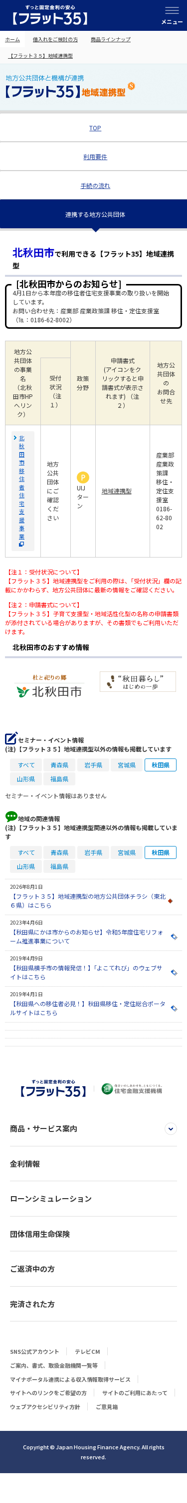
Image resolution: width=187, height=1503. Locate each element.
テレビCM (87, 1351)
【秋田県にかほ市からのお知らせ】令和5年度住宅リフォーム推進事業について (86, 936)
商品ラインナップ (111, 39)
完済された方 (32, 1304)
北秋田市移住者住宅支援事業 (21, 487)
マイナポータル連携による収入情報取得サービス (70, 1379)
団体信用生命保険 (40, 1233)
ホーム (12, 39)
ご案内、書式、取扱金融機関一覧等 (54, 1365)
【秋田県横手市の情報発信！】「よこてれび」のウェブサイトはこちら (86, 972)
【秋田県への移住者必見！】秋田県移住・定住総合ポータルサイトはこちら (88, 1008)
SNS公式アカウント (34, 1351)
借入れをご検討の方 (55, 39)
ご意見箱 (107, 1406)
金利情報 (25, 1163)
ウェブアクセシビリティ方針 (45, 1406)
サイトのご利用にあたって (135, 1393)
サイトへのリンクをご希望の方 (48, 1393)
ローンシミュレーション (51, 1198)
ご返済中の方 (32, 1268)
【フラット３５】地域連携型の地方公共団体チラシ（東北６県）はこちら (88, 900)
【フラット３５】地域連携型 (40, 55)
